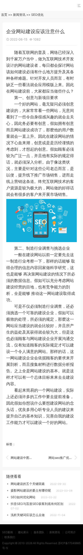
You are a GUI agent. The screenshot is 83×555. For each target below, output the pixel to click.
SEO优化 (37, 14)
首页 (4, 14)
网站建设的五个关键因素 (28, 484)
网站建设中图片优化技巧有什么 (20, 457)
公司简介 (70, 532)
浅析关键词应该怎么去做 (28, 515)
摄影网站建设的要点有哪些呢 (31, 490)
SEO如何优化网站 (23, 497)
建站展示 (23, 532)
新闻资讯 (19, 14)
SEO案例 (7, 532)
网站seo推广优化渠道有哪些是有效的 (62, 457)
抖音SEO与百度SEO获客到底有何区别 (37, 504)
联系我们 (9, 537)
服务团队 (39, 532)
